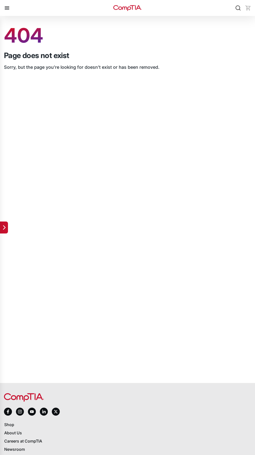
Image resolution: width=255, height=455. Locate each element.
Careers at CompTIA (23, 441)
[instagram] (20, 412)
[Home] (127, 8)
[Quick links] (4, 227)
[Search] (238, 8)
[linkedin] (44, 411)
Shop (9, 424)
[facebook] (8, 412)
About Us (13, 432)
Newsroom (14, 449)
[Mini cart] (248, 8)
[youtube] (32, 412)
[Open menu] (7, 8)
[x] (56, 412)
